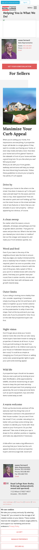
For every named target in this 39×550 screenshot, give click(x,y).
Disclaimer (28, 502)
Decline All (19, 546)
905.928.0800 (27, 46)
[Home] (9, 8)
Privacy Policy (14, 526)
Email (20, 50)
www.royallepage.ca (8, 502)
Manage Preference (19, 539)
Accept (19, 532)
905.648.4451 (27, 48)
